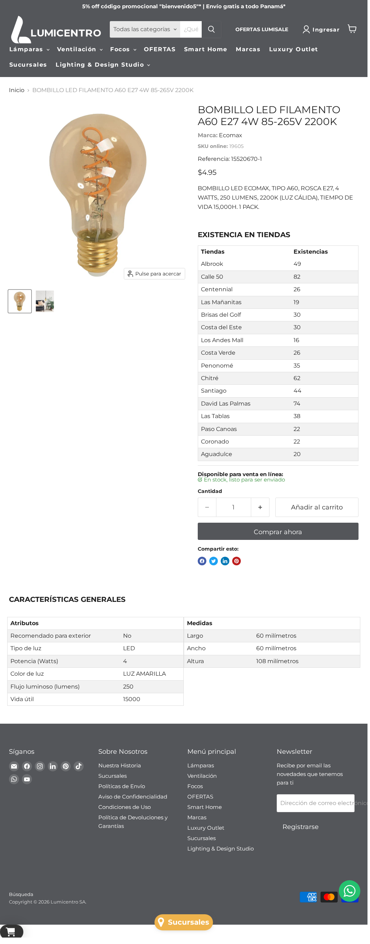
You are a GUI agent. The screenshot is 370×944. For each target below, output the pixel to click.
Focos (121, 49)
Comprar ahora (278, 532)
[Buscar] (211, 29)
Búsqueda (21, 894)
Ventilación (78, 49)
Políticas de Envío (121, 786)
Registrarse (300, 827)
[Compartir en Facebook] (202, 561)
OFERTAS (159, 49)
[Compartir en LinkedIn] (225, 561)
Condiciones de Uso (124, 807)
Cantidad (210, 491)
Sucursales (28, 64)
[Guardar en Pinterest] (236, 561)
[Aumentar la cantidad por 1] (260, 507)
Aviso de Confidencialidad (132, 796)
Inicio (16, 90)
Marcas (248, 49)
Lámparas (27, 49)
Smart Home (205, 49)
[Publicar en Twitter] (213, 561)
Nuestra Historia (119, 765)
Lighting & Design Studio (101, 64)
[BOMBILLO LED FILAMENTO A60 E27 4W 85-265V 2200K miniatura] (19, 301)
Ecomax (230, 135)
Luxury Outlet (293, 49)
